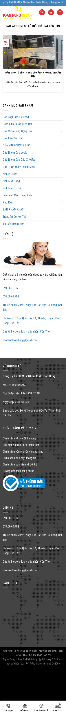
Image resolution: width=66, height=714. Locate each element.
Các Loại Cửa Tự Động (16, 117)
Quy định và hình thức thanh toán (21, 445)
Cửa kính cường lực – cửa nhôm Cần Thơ (26, 331)
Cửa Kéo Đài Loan (13, 138)
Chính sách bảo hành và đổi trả (20, 464)
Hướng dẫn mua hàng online (18, 471)
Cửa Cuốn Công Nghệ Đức (18, 131)
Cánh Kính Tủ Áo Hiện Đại (17, 124)
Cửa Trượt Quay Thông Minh (19, 167)
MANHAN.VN (44, 655)
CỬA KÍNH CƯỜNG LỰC (16, 145)
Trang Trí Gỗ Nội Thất (15, 216)
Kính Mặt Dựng (11, 181)
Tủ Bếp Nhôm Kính (13, 224)
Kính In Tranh (10, 174)
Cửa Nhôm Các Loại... (15, 152)
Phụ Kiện (8, 202)
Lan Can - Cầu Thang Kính (17, 195)
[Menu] (60, 12)
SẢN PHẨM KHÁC (13, 209)
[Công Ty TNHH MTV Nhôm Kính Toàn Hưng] (18, 12)
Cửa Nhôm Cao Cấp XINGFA (19, 159)
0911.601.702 (11, 288)
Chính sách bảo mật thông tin (19, 458)
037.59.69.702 (11, 296)
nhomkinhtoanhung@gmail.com (20, 340)
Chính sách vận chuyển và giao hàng (23, 451)
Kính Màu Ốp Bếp (12, 188)
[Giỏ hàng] (51, 12)
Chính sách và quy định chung (19, 438)
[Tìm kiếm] (42, 12)
